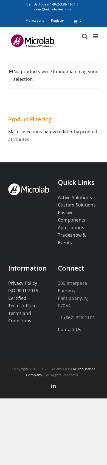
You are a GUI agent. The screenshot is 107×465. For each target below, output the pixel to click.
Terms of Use (22, 306)
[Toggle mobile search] (85, 36)
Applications (71, 228)
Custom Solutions (77, 205)
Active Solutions (75, 197)
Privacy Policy (22, 283)
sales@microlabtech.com (53, 9)
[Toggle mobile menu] (96, 36)
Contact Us (69, 329)
